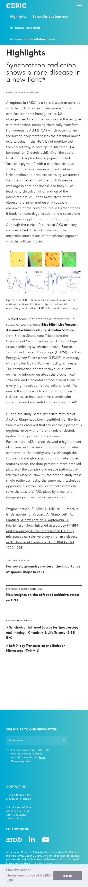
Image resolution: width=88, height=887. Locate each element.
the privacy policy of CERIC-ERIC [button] (29, 878)
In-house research (25, 28)
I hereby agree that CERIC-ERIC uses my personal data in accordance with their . (30, 755)
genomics (36, 589)
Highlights (18, 16)
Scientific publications (50, 16)
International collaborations (32, 39)
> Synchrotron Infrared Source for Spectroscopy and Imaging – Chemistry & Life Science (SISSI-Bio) (42, 632)
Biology (24, 92)
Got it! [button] (67, 876)
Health (34, 92)
